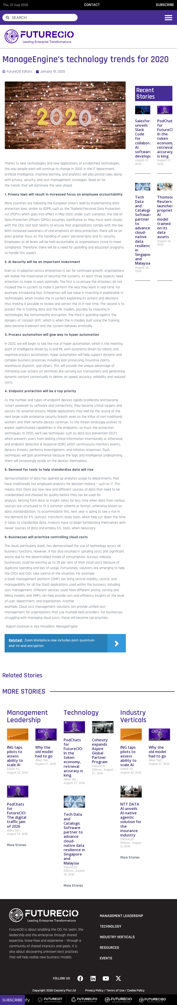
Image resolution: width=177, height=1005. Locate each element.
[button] (168, 17)
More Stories (16, 845)
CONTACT (92, 4)
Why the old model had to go (44, 752)
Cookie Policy (136, 990)
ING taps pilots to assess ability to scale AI (15, 756)
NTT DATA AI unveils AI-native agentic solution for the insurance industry (131, 820)
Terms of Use (115, 990)
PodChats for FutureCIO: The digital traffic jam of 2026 (16, 815)
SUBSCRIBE (165, 4)
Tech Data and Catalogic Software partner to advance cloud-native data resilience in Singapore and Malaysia (144, 230)
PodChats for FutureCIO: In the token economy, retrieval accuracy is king (167, 138)
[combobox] (40, 17)
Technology (81, 712)
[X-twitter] (118, 978)
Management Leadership (27, 716)
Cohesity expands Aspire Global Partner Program (100, 751)
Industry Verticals (133, 716)
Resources (109, 947)
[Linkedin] (93, 978)
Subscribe (12, 1000)
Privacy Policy (94, 990)
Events (106, 958)
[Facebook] (80, 978)
